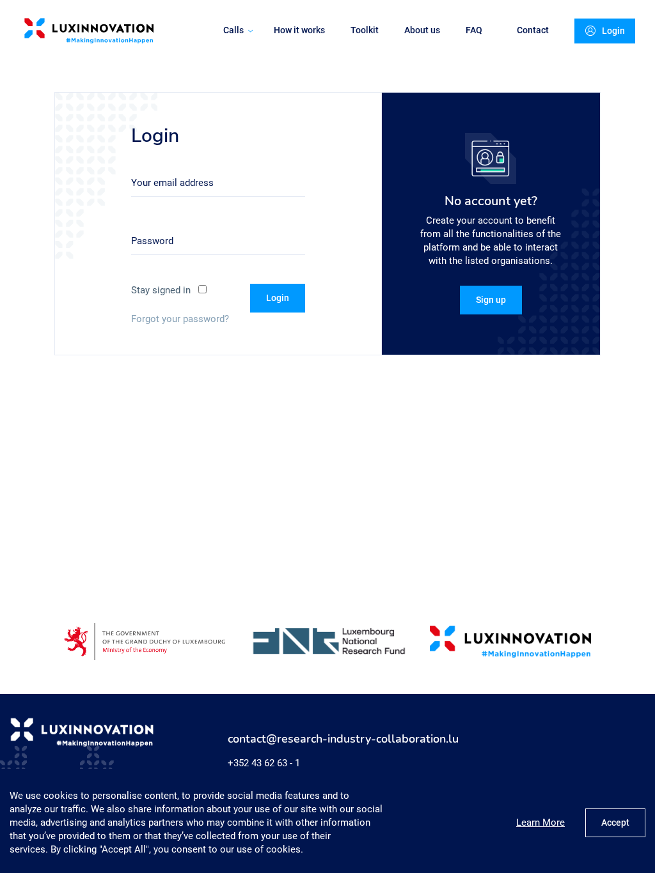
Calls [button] (233, 30)
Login (613, 31)
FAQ (474, 30)
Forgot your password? (180, 319)
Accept (615, 822)
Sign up (491, 300)
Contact (533, 30)
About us (422, 30)
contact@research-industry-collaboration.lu (343, 739)
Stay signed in (161, 290)
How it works (299, 30)
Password (152, 241)
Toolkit (365, 30)
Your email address (172, 183)
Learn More (540, 822)
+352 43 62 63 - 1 (264, 763)
